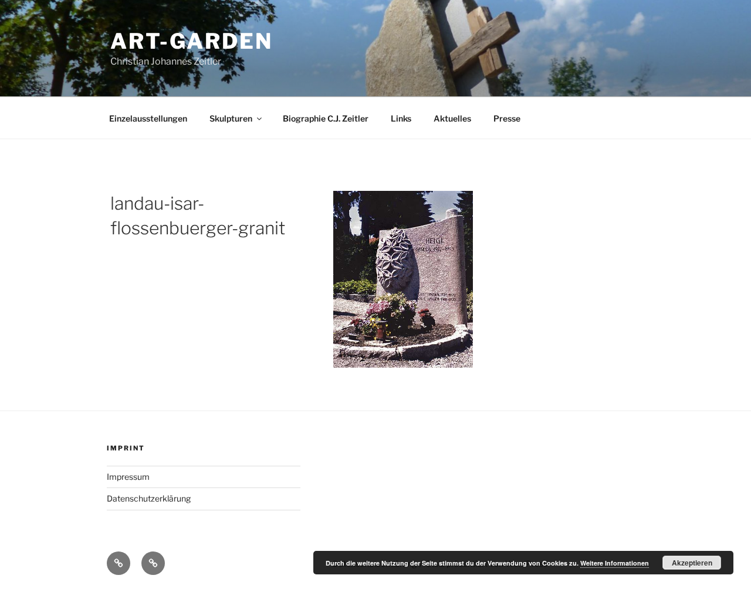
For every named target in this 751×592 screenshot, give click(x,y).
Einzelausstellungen (148, 118)
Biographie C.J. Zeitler (325, 118)
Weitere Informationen (614, 563)
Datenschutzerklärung (149, 498)
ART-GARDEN (191, 41)
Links (401, 118)
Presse (506, 118)
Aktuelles (452, 118)
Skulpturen (230, 118)
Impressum (128, 477)
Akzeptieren (692, 562)
